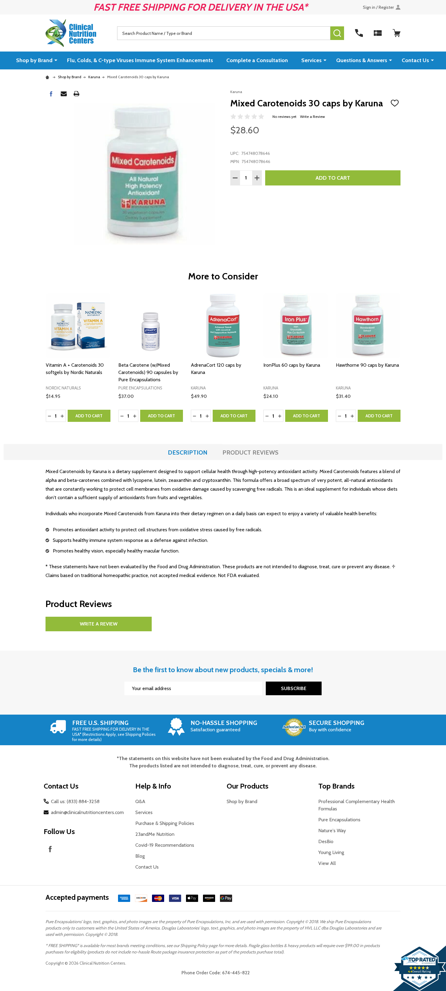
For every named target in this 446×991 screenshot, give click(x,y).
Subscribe (293, 688)
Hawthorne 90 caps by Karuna (367, 365)
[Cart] (396, 33)
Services (311, 60)
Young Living (331, 852)
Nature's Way (332, 830)
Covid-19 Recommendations (164, 845)
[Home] (48, 77)
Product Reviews (250, 452)
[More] (55, 60)
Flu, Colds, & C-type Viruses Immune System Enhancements (140, 60)
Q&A (140, 801)
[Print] (76, 93)
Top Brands (336, 786)
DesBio (325, 841)
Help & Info (153, 786)
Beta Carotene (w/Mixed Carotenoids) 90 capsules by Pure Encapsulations (148, 372)
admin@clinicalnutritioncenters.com (87, 812)
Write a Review (312, 116)
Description (188, 452)
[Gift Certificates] (378, 33)
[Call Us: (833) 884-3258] (359, 33)
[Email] (63, 93)
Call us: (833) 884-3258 (75, 801)
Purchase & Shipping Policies (164, 823)
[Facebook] (51, 93)
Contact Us (415, 60)
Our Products (248, 786)
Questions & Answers (361, 60)
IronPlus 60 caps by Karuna (291, 365)
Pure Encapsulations (339, 819)
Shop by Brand (34, 60)
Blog (140, 856)
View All (327, 863)
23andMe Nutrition (154, 834)
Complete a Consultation (257, 60)
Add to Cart (333, 178)
